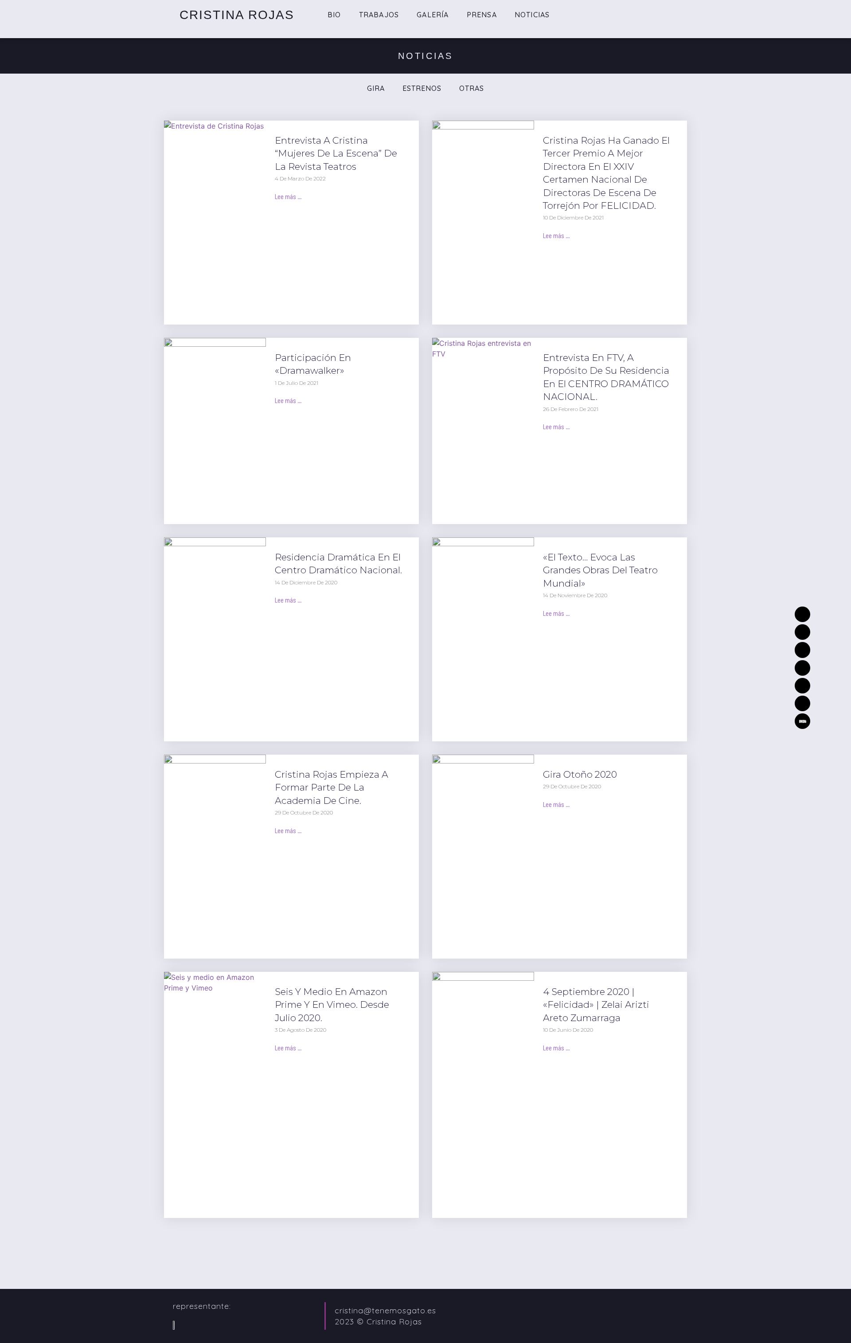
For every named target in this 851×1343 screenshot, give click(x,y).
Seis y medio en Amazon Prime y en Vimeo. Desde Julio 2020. (332, 1004)
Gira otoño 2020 (580, 774)
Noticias (532, 14)
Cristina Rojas (237, 15)
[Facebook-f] (802, 685)
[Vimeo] (802, 650)
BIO (334, 14)
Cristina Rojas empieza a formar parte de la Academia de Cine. (331, 787)
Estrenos (421, 88)
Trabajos (379, 14)
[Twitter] (802, 632)
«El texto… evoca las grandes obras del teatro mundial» (600, 570)
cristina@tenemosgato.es (385, 1310)
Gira (376, 88)
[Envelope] (802, 614)
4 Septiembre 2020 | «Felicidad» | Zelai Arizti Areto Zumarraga (596, 1004)
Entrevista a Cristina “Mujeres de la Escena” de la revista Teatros (336, 153)
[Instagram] (802, 668)
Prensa (482, 14)
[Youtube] (802, 703)
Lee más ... (288, 196)
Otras (471, 88)
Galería (433, 14)
